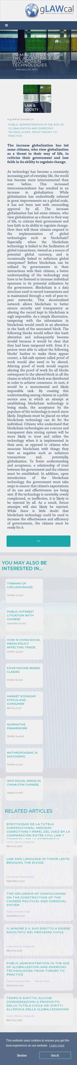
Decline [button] (22, 1055)
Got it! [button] (55, 1055)
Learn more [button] (56, 1045)
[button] (6, 25)
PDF (39, 541)
